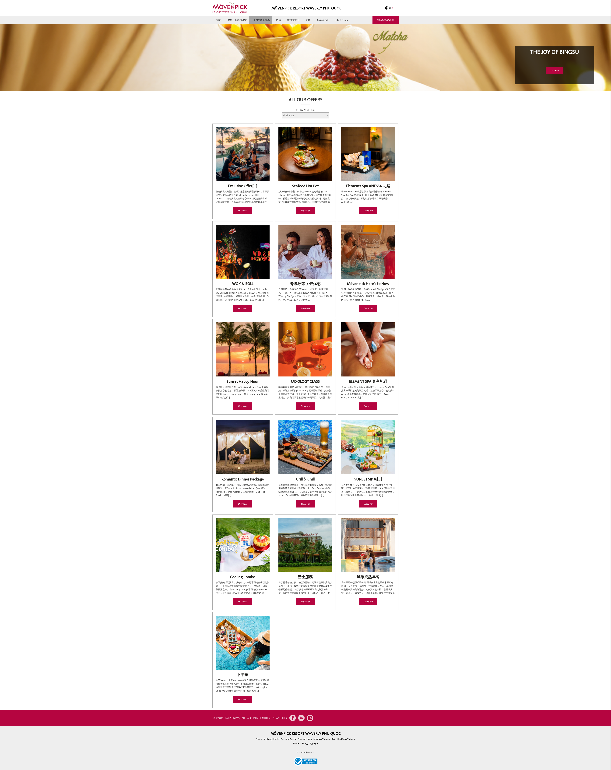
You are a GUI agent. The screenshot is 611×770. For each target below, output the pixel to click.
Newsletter (280, 718)
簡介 (218, 20)
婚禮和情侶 (293, 20)
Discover (554, 70)
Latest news (341, 20)
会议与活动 (323, 20)
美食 (308, 20)
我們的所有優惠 (261, 20)
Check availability (385, 19)
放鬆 (278, 20)
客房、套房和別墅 (237, 20)
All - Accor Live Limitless (256, 718)
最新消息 (218, 718)
